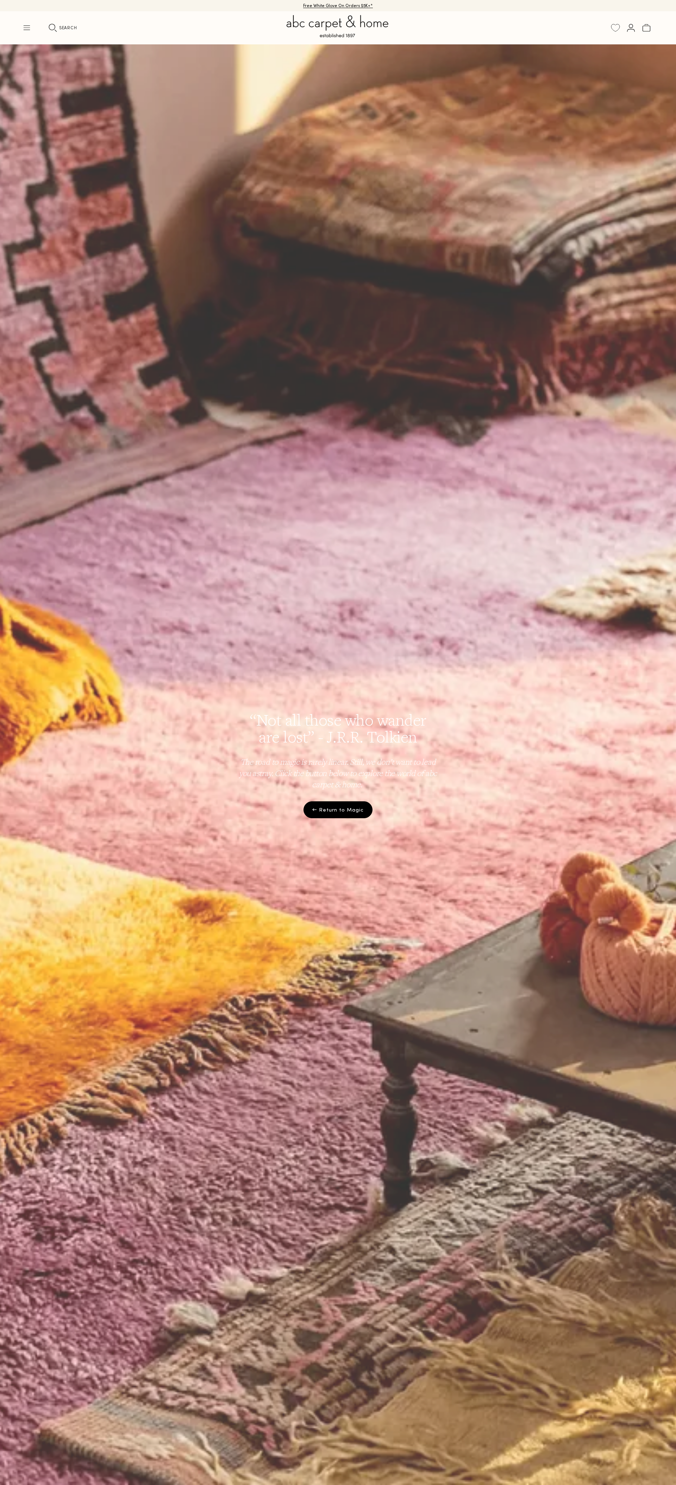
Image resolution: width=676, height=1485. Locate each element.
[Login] (631, 28)
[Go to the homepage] (338, 34)
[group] (338, 764)
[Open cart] (646, 28)
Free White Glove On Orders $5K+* (338, 5)
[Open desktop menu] (27, 28)
